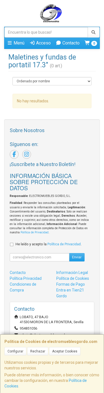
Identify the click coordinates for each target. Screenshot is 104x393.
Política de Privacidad (35, 232)
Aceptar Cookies (64, 351)
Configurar (15, 351)
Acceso (43, 43)
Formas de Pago (70, 284)
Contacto (70, 43)
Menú (18, 43)
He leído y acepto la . (49, 244)
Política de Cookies (72, 278)
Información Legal (72, 272)
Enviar (77, 257)
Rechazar (37, 351)
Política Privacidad (26, 278)
